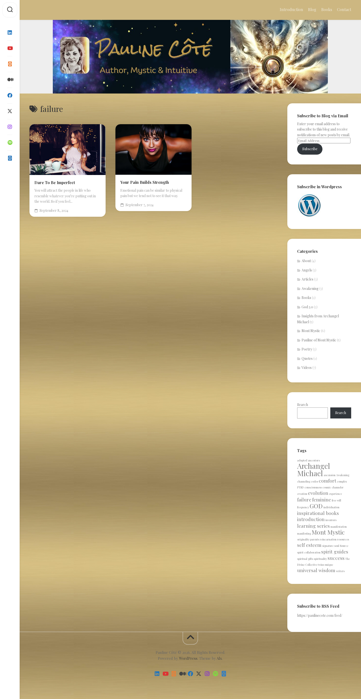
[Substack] (10, 64)
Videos (307, 367)
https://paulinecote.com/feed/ (319, 615)
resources (343, 539)
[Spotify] (10, 142)
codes (314, 481)
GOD (316, 506)
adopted (302, 460)
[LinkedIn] (10, 33)
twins (321, 564)
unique (329, 564)
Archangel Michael (313, 469)
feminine (321, 499)
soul (336, 546)
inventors (330, 520)
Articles (307, 279)
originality (303, 539)
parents (314, 539)
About (306, 260)
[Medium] (10, 80)
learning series (313, 526)
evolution (318, 493)
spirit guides (334, 551)
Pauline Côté (54, 10)
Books (326, 9)
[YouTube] (10, 48)
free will (336, 500)
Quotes (307, 358)
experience (335, 494)
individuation (331, 507)
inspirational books (318, 513)
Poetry (307, 349)
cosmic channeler (333, 487)
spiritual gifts (305, 559)
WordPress (188, 658)
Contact (344, 9)
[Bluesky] (10, 158)
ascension (329, 475)
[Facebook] (10, 95)
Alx (219, 658)
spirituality (320, 559)
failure (304, 499)
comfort (327, 480)
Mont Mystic (311, 330)
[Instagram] (10, 127)
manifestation (339, 526)
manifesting (304, 533)
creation (302, 494)
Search (302, 404)
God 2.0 (307, 307)
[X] (10, 111)
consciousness (313, 487)
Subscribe (310, 149)
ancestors (314, 460)
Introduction (291, 9)
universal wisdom (316, 570)
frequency (303, 507)
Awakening (310, 288)
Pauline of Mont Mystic (319, 340)
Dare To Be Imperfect (54, 182)
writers (340, 571)
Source (344, 546)
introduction (311, 519)
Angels (307, 270)
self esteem (309, 545)
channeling (303, 481)
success (336, 558)
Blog (312, 9)
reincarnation (328, 539)
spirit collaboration (308, 552)
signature (327, 546)
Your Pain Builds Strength (144, 182)
